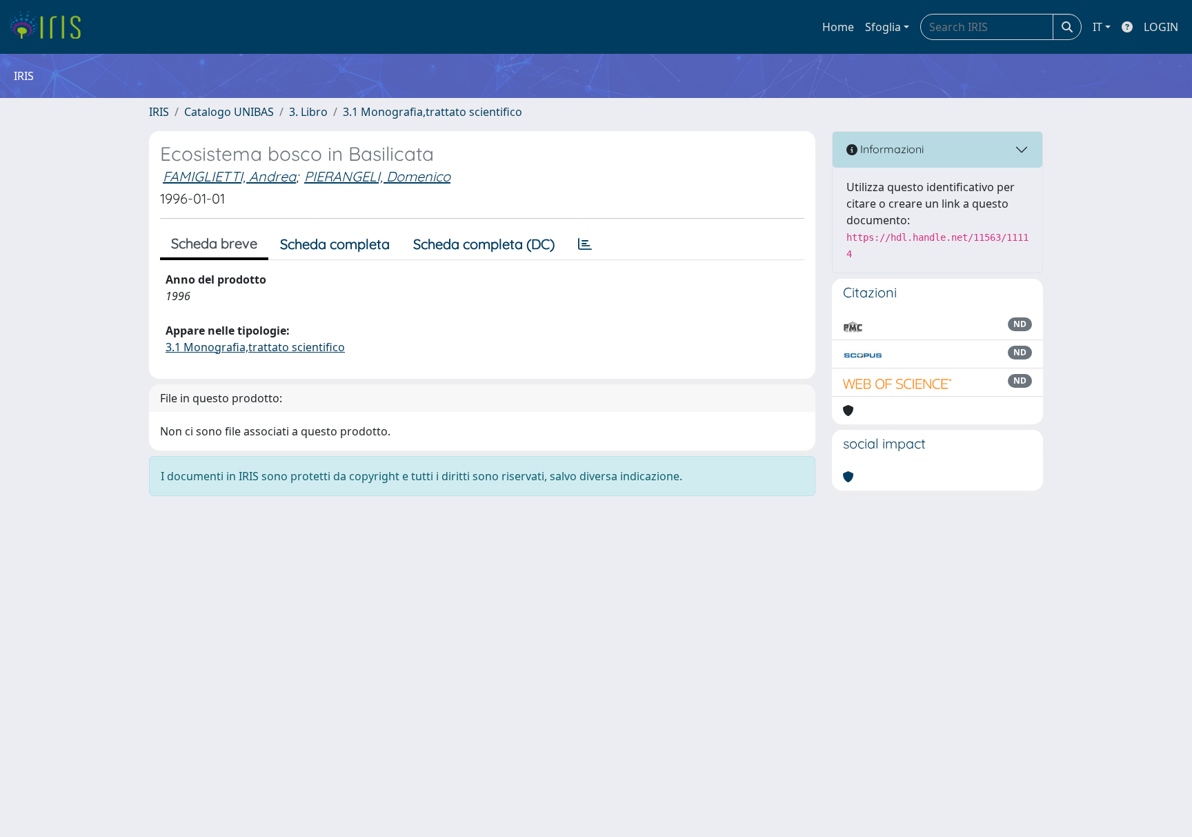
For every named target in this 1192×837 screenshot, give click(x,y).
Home (838, 27)
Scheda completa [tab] (335, 244)
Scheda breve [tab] (214, 243)
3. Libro (308, 111)
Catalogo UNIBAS (229, 111)
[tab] (585, 244)
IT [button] (1097, 27)
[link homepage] (50, 27)
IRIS (159, 111)
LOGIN (1161, 27)
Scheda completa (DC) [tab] (484, 244)
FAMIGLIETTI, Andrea (229, 176)
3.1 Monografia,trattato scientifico (432, 111)
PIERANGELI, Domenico (377, 176)
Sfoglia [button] (883, 27)
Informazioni (890, 149)
